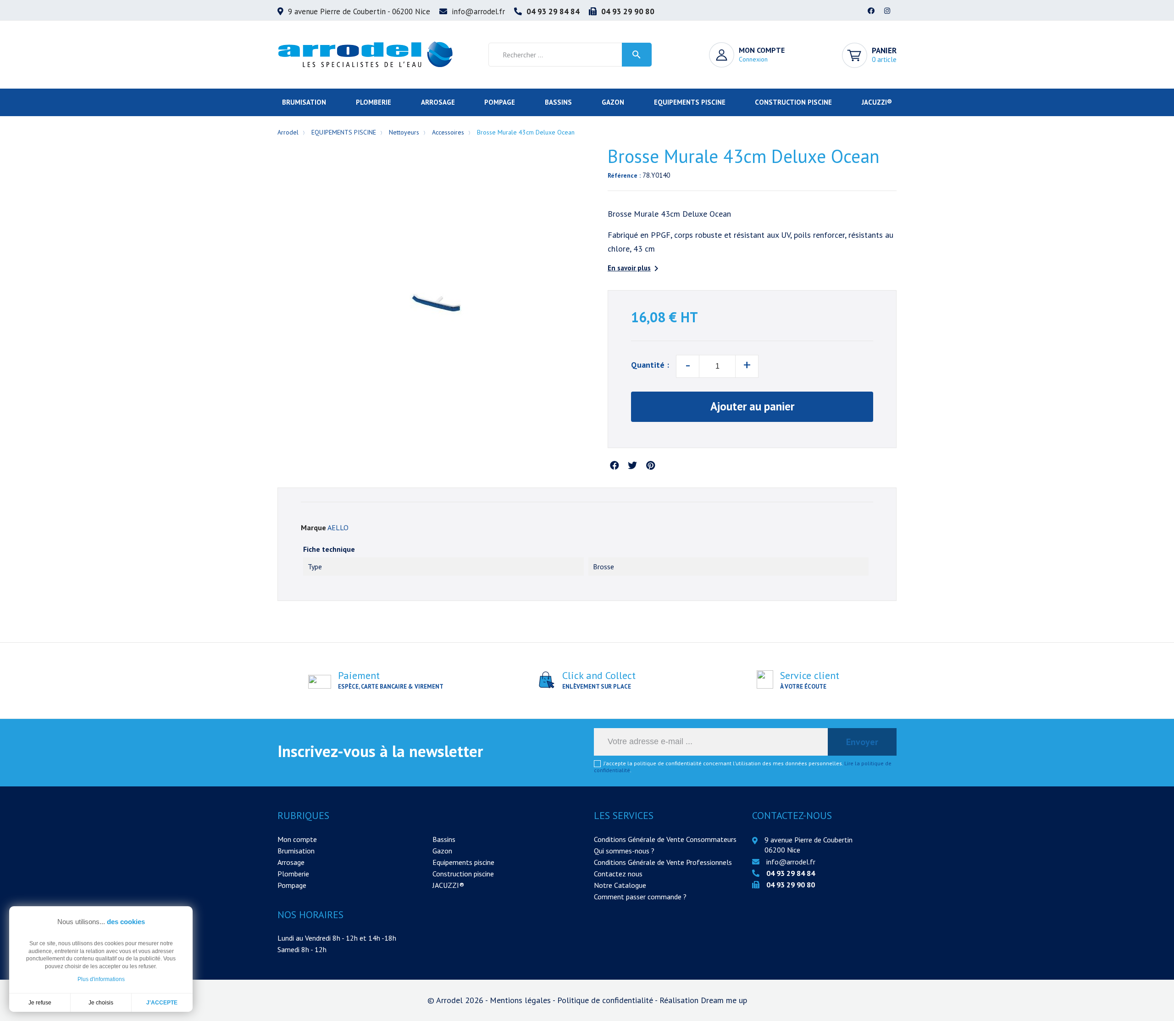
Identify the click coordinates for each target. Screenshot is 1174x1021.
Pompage (291, 885)
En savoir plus (635, 268)
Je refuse (39, 1002)
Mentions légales (521, 1000)
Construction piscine (463, 873)
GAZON (613, 102)
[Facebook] (871, 11)
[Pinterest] (650, 466)
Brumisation (296, 850)
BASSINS (558, 102)
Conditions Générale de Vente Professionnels (663, 862)
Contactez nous (618, 873)
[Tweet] (632, 466)
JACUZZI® (877, 102)
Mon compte (297, 839)
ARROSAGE (438, 102)
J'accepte (161, 1002)
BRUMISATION (304, 102)
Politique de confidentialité (606, 1000)
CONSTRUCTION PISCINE (793, 102)
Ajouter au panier (752, 406)
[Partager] (614, 466)
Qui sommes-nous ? (624, 850)
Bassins (443, 839)
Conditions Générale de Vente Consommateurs (665, 839)
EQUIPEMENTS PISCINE (689, 102)
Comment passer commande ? (640, 896)
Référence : (624, 175)
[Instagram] (887, 11)
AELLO (338, 527)
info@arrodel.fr (478, 11)
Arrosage (291, 862)
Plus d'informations (101, 979)
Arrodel (288, 132)
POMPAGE (499, 102)
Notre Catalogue (620, 885)
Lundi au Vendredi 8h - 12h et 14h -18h (336, 937)
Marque (313, 527)
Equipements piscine (463, 862)
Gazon (442, 850)
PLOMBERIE (373, 102)
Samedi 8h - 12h (302, 949)
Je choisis (101, 1002)
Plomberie (293, 873)
